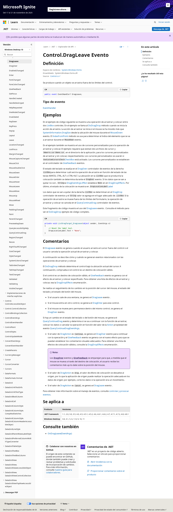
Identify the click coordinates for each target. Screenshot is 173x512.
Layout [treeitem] (12, 135)
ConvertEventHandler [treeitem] (14, 345)
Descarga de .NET (161, 29)
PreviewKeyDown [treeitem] (16, 223)
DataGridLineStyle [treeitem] (12, 429)
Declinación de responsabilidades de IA (20, 509)
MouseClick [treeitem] (14, 163)
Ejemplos (146, 55)
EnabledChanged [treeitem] (16, 70)
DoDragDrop (94, 125)
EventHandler (49, 108)
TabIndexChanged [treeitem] (17, 265)
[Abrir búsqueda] (155, 22)
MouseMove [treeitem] (14, 191)
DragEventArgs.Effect (77, 183)
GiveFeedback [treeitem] (15, 89)
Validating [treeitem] (13, 284)
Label (110, 186)
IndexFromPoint (60, 136)
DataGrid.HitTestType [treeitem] (14, 392)
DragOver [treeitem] (13, 66)
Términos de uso (138, 509)
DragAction (65, 334)
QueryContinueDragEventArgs (64, 328)
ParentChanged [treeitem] (15, 219)
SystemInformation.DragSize (57, 132)
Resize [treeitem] (12, 242)
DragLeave (92, 208)
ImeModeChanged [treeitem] (17, 112)
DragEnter (98, 303)
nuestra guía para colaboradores (59, 471)
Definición (146, 51)
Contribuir (73, 509)
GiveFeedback (69, 163)
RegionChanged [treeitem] (16, 237)
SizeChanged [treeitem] (14, 251)
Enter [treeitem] (11, 75)
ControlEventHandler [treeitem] (14, 322)
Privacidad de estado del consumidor (110, 509)
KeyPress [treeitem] (13, 126)
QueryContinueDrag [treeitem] (17, 233)
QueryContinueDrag (86, 202)
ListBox (50, 125)
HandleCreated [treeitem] (15, 98)
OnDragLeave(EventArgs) (60, 433)
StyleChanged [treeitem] (15, 256)
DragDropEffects (117, 183)
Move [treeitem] (11, 205)
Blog (62, 509)
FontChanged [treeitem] (15, 80)
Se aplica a (147, 61)
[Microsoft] (4, 22)
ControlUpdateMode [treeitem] (13, 336)
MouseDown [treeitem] (14, 172)
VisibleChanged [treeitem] (15, 288)
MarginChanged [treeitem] (16, 154)
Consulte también (150, 65)
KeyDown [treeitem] (13, 121)
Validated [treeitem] (13, 279)
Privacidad (85, 509)
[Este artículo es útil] (142, 80)
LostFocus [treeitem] (13, 149)
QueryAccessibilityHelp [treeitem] (19, 228)
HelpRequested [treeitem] (15, 107)
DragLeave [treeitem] (13, 61)
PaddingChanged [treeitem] (16, 209)
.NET (53, 46)
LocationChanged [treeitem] (16, 145)
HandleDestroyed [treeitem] (16, 103)
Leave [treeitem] (11, 140)
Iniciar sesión (164, 22)
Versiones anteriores (48, 509)
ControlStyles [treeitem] (10, 331)
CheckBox (69, 159)
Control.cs (54, 76)
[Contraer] (31, 45)
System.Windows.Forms (72, 70)
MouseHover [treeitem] (14, 182)
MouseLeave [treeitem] (14, 186)
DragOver (82, 168)
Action (110, 324)
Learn (45, 46)
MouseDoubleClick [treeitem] (17, 168)
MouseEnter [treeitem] (14, 177)
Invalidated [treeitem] (14, 117)
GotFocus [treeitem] (13, 93)
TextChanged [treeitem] (14, 274)
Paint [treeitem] (11, 214)
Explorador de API (66, 46)
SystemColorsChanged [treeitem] (18, 260)
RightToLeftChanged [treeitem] (17, 247)
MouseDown (116, 132)
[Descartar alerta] (168, 5)
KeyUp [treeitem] (12, 131)
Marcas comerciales (156, 509)
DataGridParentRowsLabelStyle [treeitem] (18, 434)
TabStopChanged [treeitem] (16, 270)
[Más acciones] (128, 47)
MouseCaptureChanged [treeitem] (19, 158)
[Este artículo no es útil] (145, 80)
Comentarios (147, 58)
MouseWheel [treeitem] (14, 200)
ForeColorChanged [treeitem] (17, 84)
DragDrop (117, 192)
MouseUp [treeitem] (13, 195)
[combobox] (17, 50)
